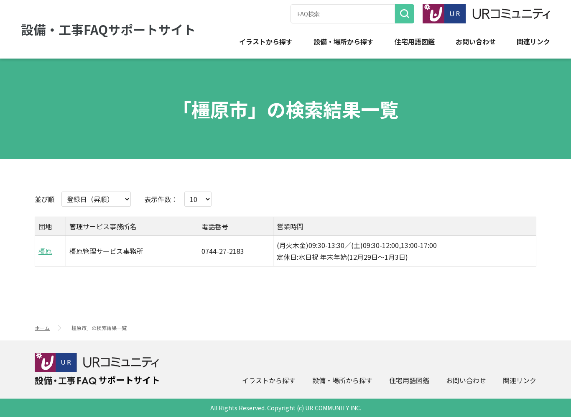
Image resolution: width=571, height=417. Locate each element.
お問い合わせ (476, 41)
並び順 (45, 199)
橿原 (45, 251)
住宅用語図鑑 (415, 41)
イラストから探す (266, 41)
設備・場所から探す (344, 41)
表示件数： (161, 199)
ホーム (42, 327)
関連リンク (533, 41)
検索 (404, 13)
